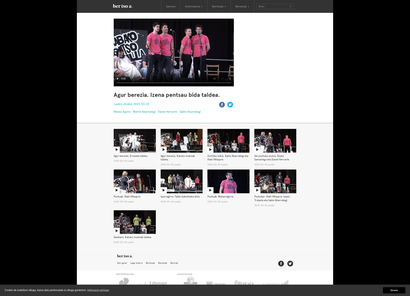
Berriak (174, 263)
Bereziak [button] (241, 6)
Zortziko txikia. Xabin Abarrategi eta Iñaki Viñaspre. (227, 157)
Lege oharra (136, 263)
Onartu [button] (394, 290)
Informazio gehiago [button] (98, 290)
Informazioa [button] (193, 6)
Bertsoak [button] (218, 6)
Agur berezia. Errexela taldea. (131, 155)
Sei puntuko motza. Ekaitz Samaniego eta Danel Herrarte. (272, 157)
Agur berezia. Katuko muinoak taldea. (178, 157)
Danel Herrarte (167, 111)
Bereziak (162, 263)
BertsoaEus (127, 5)
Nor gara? (122, 263)
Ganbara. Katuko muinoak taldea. (133, 237)
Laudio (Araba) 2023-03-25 (131, 104)
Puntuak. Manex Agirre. (220, 196)
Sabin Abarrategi (190, 111)
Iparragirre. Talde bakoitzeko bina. (180, 196)
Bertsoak (150, 263)
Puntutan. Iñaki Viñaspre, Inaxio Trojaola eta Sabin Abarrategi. (272, 198)
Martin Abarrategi (144, 111)
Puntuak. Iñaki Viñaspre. (127, 196)
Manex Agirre (122, 111)
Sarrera (170, 6)
